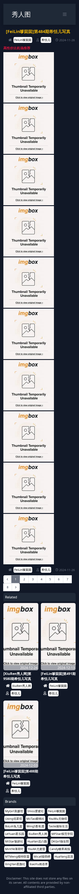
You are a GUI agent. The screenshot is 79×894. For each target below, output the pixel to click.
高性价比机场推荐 (16, 48)
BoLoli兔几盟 (13, 826)
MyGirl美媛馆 (14, 811)
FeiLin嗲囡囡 (22, 40)
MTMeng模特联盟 (17, 856)
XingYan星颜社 (15, 864)
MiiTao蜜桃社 (35, 819)
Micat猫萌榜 (42, 856)
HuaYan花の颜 (37, 841)
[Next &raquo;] (16, 587)
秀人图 (21, 14)
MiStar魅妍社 (14, 841)
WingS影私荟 (35, 826)
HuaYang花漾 (64, 856)
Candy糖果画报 (60, 849)
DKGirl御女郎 (60, 841)
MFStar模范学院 (62, 834)
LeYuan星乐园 (14, 834)
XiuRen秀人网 (21, 686)
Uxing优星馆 (13, 819)
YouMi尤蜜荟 (36, 849)
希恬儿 (46, 40)
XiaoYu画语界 (38, 864)
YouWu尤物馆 (58, 819)
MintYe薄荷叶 (14, 849)
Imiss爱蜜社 (35, 811)
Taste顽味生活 (58, 826)
